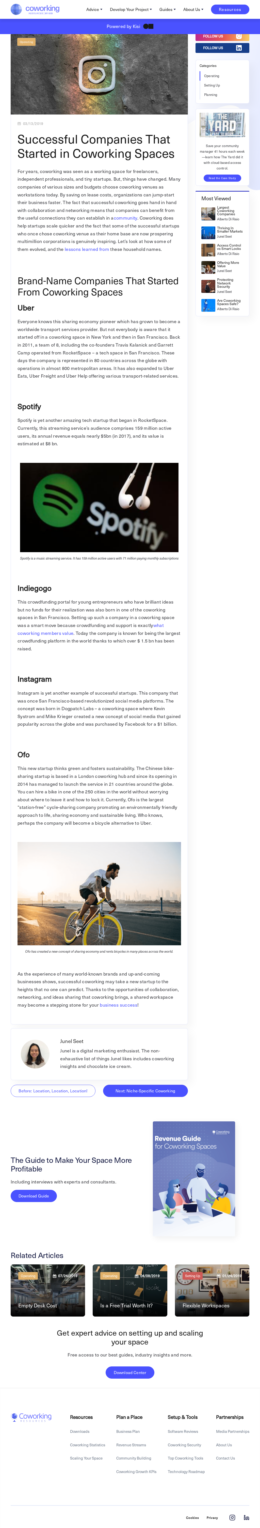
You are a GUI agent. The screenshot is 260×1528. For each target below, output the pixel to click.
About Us (191, 9)
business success (118, 1005)
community (125, 218)
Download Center (130, 1372)
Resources (230, 9)
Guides (165, 9)
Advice (92, 9)
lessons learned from (87, 249)
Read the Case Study (222, 178)
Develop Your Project (129, 9)
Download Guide (34, 1195)
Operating (26, 42)
